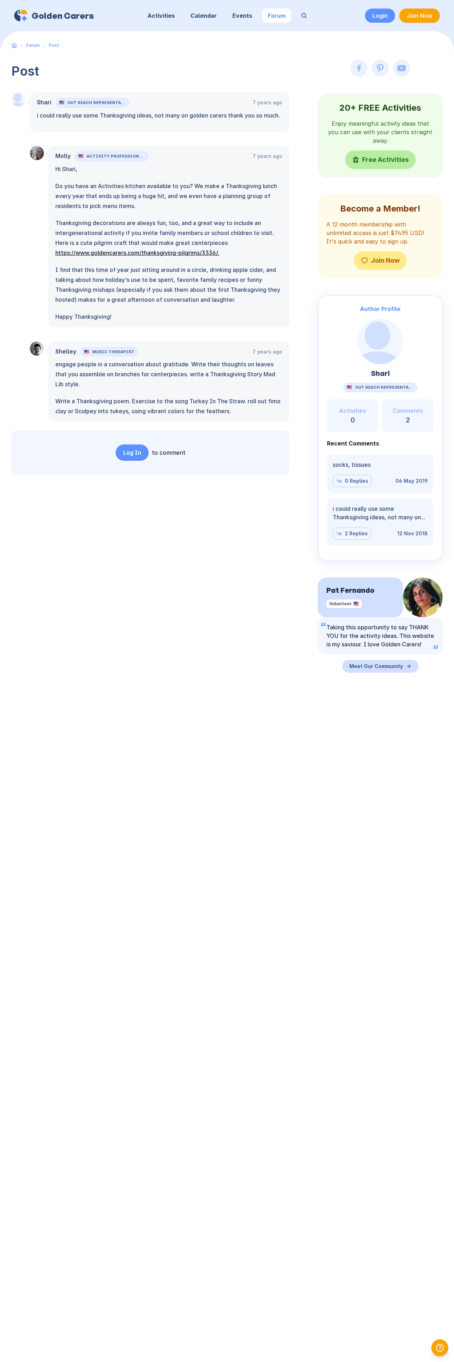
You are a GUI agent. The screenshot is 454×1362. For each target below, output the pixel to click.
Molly (63, 155)
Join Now (419, 15)
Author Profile (380, 308)
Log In (132, 452)
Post (54, 45)
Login (380, 15)
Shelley (65, 351)
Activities (161, 15)
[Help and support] (439, 1347)
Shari (44, 102)
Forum (277, 15)
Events (242, 15)
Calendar (203, 15)
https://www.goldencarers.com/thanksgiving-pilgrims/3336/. (137, 252)
